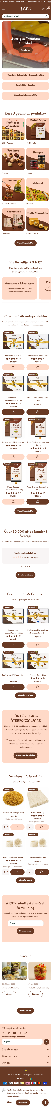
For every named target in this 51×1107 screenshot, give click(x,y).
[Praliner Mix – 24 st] (13, 341)
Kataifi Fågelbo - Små (38, 857)
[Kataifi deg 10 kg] (37, 798)
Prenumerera (25, 931)
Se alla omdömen (25, 575)
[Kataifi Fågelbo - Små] (37, 843)
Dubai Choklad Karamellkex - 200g (38, 444)
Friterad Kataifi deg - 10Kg (13, 812)
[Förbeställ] (13, 367)
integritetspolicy (13, 1096)
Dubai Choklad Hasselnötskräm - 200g (13, 488)
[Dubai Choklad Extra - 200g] (13, 428)
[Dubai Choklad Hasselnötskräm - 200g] (13, 473)
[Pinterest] (9, 1033)
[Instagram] (3, 1033)
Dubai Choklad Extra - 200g (13, 442)
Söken (46, 16)
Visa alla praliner (25, 695)
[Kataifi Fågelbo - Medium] (13, 843)
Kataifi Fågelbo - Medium (13, 857)
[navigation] (21, 567)
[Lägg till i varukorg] (13, 412)
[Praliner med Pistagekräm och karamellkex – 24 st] (37, 616)
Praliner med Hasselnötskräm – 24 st (13, 399)
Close (25, 1050)
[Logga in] (43, 9)
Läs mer (9, 994)
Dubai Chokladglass (14, 981)
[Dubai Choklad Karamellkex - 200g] (37, 428)
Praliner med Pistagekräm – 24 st (38, 399)
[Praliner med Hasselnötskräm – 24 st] (13, 383)
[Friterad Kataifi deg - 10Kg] (13, 798)
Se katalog (3, 9)
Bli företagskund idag (25, 755)
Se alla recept (25, 1010)
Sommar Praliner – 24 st (38, 355)
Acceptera (23, 1102)
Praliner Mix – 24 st (13, 355)
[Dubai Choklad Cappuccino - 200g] (37, 473)
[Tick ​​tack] (26, 1033)
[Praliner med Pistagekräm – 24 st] (37, 383)
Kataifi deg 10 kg (37, 812)
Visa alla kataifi (25, 880)
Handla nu (25, 50)
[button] (8, 825)
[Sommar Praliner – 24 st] (37, 341)
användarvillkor (37, 1093)
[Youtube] (14, 1033)
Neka (9, 1102)
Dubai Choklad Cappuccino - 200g (38, 488)
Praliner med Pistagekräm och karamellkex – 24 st (37, 632)
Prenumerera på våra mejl (13, 1036)
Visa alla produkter (25, 243)
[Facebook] (20, 1033)
